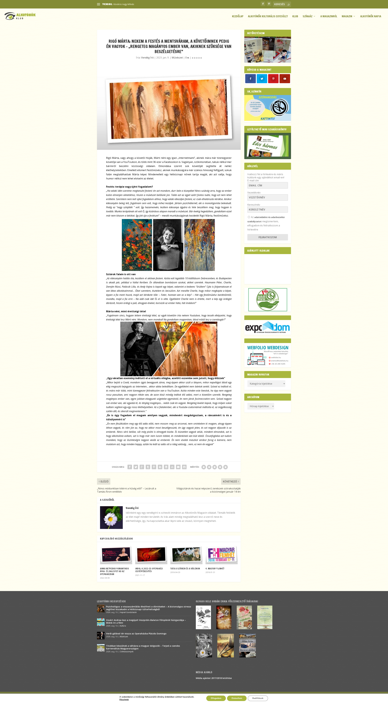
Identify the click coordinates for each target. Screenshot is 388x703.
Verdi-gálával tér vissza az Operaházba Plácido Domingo (136, 633)
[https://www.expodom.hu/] (267, 327)
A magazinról (328, 16)
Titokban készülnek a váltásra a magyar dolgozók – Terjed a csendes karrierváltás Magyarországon (143, 647)
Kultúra (123, 626)
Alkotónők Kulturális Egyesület (268, 16)
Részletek (124, 699)
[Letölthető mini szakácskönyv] (267, 146)
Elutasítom (237, 698)
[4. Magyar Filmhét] (222, 554)
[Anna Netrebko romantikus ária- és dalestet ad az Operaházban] (116, 554)
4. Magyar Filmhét (215, 568)
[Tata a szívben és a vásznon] (186, 554)
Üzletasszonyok (126, 651)
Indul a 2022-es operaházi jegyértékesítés (149, 570)
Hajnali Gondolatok (128, 612)
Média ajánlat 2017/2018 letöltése (214, 678)
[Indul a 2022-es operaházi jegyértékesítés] (151, 554)
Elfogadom (216, 698)
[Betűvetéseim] (267, 50)
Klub (295, 16)
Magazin (347, 16)
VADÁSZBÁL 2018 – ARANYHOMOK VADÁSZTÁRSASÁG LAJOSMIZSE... (148, 4)
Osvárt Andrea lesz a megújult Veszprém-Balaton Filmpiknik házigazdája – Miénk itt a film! (146, 621)
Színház (307, 16)
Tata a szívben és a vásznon (185, 568)
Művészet (177, 57)
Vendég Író (147, 57)
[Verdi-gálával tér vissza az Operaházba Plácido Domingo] (101, 635)
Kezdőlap (237, 16)
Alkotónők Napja (370, 16)
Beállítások (257, 698)
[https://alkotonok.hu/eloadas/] (267, 120)
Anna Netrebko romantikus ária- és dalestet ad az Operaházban (114, 571)
